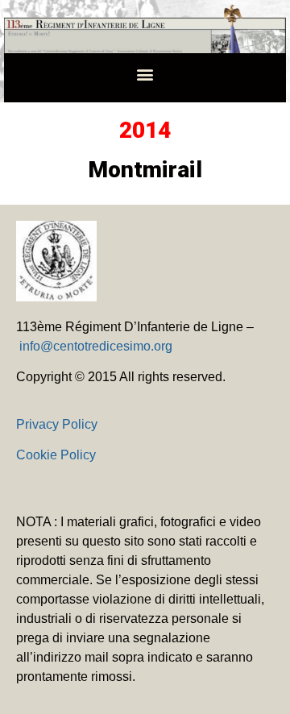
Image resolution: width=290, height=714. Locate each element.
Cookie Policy (56, 455)
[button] (145, 74)
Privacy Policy (56, 424)
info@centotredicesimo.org (95, 346)
